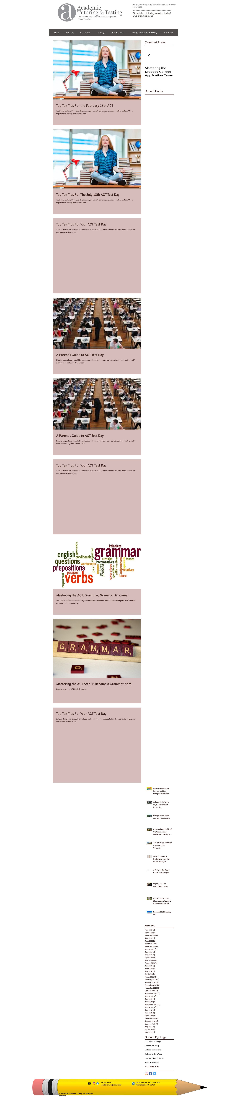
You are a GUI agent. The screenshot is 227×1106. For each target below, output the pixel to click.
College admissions (153, 1050)
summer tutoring (152, 1062)
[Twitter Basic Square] (154, 1073)
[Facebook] (97, 1083)
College (157, 1041)
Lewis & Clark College (154, 1058)
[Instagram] (146, 1073)
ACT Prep (149, 1041)
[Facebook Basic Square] (150, 1073)
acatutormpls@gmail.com (111, 1085)
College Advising (152, 1046)
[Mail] (89, 1083)
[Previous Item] (149, 56)
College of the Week (153, 1054)
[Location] (133, 1083)
